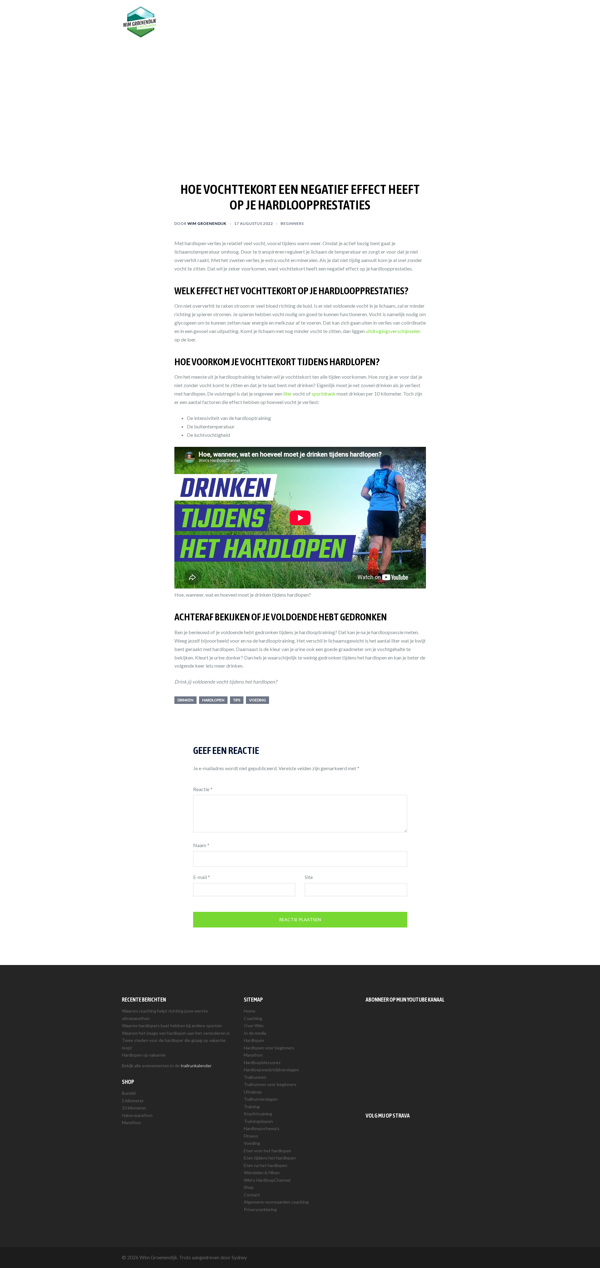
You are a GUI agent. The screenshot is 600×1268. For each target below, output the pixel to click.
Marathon (131, 1122)
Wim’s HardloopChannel (267, 1180)
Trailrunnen (383, 15)
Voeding (252, 1143)
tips (236, 700)
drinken (185, 700)
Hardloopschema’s (261, 1128)
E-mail (201, 877)
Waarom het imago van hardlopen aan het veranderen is (176, 1033)
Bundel (129, 1093)
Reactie (202, 789)
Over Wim (325, 15)
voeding (257, 700)
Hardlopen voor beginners (269, 1047)
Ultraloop (253, 1091)
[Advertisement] (422, 1056)
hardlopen (213, 700)
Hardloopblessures (262, 1062)
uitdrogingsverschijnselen (393, 331)
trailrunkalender (196, 1065)
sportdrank (324, 394)
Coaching (297, 15)
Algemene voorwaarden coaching (276, 1202)
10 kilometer (134, 1107)
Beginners (292, 223)
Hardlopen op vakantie (144, 1055)
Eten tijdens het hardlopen (270, 1157)
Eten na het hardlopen (265, 1165)
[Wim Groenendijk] (140, 21)
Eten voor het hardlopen (267, 1150)
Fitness (251, 1136)
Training (412, 15)
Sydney (239, 1257)
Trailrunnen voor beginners (270, 1084)
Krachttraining (258, 1113)
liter (287, 394)
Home (249, 1010)
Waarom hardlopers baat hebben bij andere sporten (172, 1025)
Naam (201, 845)
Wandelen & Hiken (262, 1172)
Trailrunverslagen (261, 1099)
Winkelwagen (460, 15)
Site (309, 877)
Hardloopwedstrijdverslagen (271, 1069)
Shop (433, 15)
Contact (252, 1194)
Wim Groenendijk (207, 223)
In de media (255, 1033)
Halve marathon (137, 1115)
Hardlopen (353, 15)
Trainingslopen (258, 1121)
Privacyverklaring (260, 1209)
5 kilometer (133, 1100)
